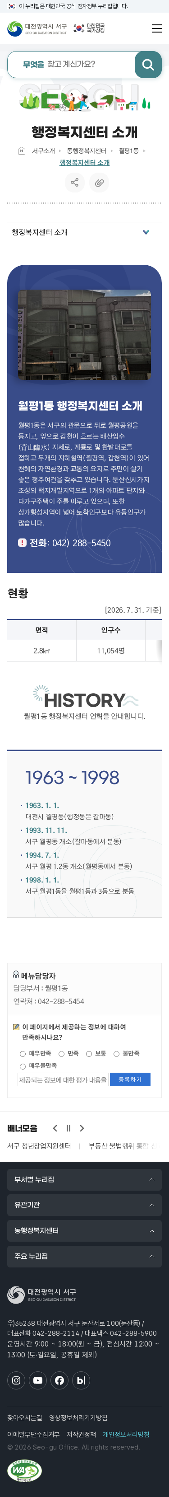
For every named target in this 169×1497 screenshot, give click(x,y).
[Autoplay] (68, 1128)
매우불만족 (42, 1065)
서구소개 (43, 150)
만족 (72, 1053)
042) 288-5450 (81, 542)
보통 (99, 1053)
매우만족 (39, 1053)
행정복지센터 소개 (84, 162)
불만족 (130, 1053)
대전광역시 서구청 (37, 28)
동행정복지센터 (86, 150)
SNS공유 (74, 182)
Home (21, 151)
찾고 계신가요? (59, 65)
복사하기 (99, 182)
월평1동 (129, 150)
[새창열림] (24, 1470)
